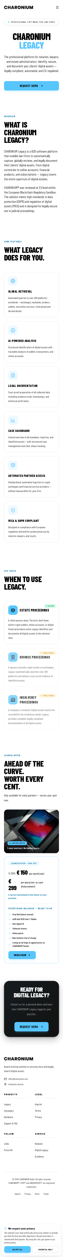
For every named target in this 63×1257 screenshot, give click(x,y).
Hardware (8, 1117)
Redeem (39, 1143)
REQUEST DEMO (29, 86)
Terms (38, 1110)
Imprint (38, 1104)
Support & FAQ (10, 1123)
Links (6, 1143)
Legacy (7, 1104)
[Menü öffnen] (57, 7)
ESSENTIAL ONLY (45, 1249)
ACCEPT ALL (17, 1249)
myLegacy (9, 1110)
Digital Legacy (41, 1150)
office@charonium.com (18, 1078)
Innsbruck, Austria (16, 1084)
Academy (39, 1156)
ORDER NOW (20, 955)
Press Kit (8, 1150)
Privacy (38, 1117)
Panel (46, 1193)
